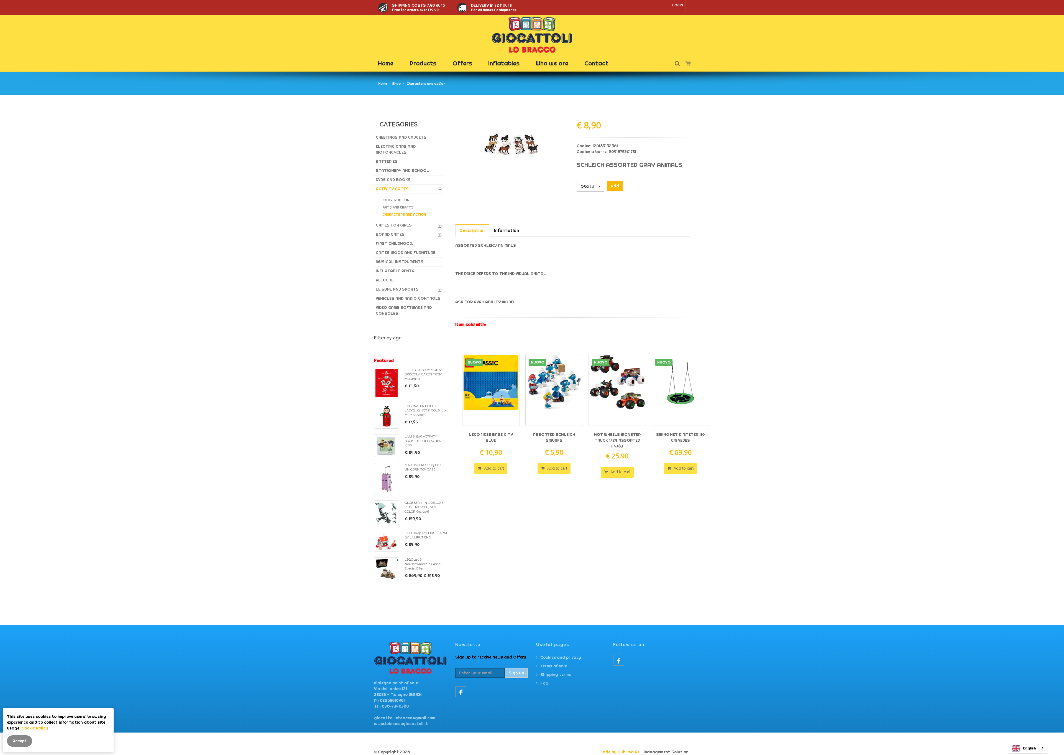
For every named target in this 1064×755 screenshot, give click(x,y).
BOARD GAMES (390, 234)
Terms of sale (553, 666)
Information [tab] (506, 230)
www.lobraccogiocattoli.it (401, 723)
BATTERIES (387, 161)
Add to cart (493, 468)
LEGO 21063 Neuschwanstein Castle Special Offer (423, 564)
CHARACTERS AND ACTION (404, 214)
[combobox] (1028, 748)
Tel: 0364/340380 (391, 706)
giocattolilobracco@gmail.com (404, 717)
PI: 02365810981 (389, 700)
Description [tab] (472, 230)
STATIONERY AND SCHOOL (402, 170)
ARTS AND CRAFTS (397, 207)
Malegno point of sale (396, 682)
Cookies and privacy (560, 657)
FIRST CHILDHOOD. (394, 243)
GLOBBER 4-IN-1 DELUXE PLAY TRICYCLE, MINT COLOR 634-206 (424, 507)
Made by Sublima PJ (619, 751)
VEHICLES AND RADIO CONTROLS (408, 298)
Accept (19, 740)
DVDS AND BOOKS (393, 179)
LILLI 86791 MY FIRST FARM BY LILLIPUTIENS (426, 535)
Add (615, 186)
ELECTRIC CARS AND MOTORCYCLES (396, 149)
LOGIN (677, 5)
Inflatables (504, 63)
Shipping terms (555, 674)
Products (423, 63)
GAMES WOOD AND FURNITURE (405, 252)
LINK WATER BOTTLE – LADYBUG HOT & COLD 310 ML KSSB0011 (425, 410)
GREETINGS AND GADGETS (401, 137)
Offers (462, 63)
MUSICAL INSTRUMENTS (399, 261)
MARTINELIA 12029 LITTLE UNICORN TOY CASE (425, 467)
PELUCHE (384, 280)
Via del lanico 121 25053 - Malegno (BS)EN (398, 691)
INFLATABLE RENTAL (396, 270)
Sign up (516, 672)
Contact (596, 63)
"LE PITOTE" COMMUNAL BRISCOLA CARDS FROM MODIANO (424, 374)
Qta (587, 186)
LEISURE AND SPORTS (397, 289)
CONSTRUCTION (395, 200)
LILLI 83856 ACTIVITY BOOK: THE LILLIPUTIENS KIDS (424, 440)
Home (385, 63)
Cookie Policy (35, 728)
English (1029, 748)
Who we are (552, 63)
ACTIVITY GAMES (392, 188)
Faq (544, 683)
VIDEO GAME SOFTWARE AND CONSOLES (404, 310)
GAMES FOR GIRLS (394, 225)
